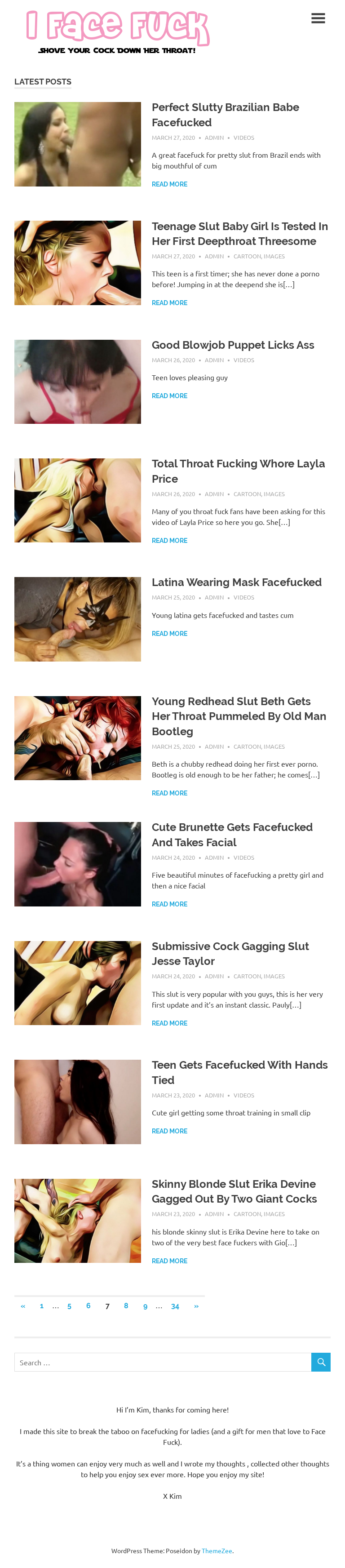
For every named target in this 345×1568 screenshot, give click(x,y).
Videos (244, 137)
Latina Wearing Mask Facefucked (237, 582)
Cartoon (247, 256)
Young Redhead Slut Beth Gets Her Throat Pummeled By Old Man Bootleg (239, 716)
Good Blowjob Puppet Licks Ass (233, 344)
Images (274, 256)
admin (214, 137)
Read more (169, 184)
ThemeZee (217, 1550)
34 (175, 1305)
